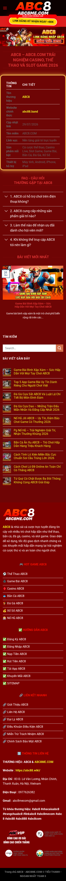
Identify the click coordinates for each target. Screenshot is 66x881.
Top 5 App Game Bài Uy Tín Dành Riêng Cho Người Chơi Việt (35, 383)
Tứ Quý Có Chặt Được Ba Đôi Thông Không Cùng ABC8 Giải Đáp (37, 480)
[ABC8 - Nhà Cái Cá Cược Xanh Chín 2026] (33, 8)
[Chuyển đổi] (6, 197)
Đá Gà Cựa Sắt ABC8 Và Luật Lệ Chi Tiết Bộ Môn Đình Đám (37, 395)
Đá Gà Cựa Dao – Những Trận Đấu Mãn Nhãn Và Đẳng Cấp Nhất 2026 (36, 408)
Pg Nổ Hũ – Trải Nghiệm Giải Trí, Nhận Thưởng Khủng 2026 (35, 432)
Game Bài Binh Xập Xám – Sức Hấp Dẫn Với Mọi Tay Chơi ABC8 (33, 305)
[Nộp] (59, 348)
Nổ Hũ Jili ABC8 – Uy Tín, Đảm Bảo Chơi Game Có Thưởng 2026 (36, 419)
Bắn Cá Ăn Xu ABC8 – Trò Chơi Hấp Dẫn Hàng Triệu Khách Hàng (37, 444)
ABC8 (26, 97)
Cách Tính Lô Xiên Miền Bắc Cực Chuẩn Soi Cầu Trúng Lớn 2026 (35, 456)
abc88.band (30, 111)
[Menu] (5, 7)
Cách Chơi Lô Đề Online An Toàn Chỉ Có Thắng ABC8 (37, 468)
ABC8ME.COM (43, 762)
